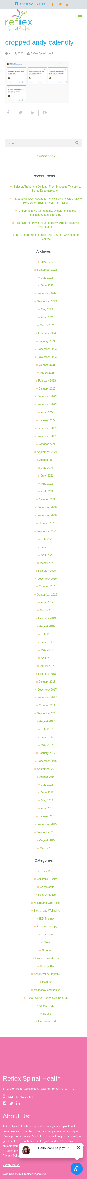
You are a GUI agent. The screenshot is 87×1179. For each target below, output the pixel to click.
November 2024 (47, 293)
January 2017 (47, 753)
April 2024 (47, 317)
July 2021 (47, 467)
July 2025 (47, 277)
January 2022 (47, 420)
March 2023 (47, 372)
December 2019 (47, 578)
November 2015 (47, 824)
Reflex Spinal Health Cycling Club (47, 997)
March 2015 (47, 848)
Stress (47, 1013)
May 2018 (47, 650)
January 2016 (47, 816)
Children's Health (47, 879)
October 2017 (47, 705)
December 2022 (47, 396)
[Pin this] (43, 113)
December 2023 (47, 348)
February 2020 (47, 570)
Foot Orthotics (47, 894)
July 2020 (47, 539)
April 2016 (47, 808)
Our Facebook (43, 156)
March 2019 (47, 610)
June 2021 (47, 475)
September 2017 (47, 713)
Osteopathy (47, 966)
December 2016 (47, 760)
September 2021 (47, 452)
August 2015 (47, 840)
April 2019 (47, 602)
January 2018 (47, 681)
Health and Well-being (47, 902)
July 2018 (47, 634)
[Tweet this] (20, 113)
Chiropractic (47, 887)
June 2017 (47, 737)
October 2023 (47, 364)
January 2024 (47, 341)
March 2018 (47, 665)
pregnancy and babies (47, 989)
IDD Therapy (47, 918)
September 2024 (47, 301)
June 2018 (47, 642)
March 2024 (47, 325)
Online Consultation (47, 958)
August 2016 (47, 776)
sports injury (46, 1005)
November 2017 (47, 697)
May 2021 (47, 483)
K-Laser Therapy (47, 926)
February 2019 (47, 618)
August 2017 (47, 721)
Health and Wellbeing (47, 910)
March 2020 (47, 562)
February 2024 (47, 333)
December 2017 (47, 689)
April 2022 (47, 412)
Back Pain (47, 871)
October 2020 (47, 523)
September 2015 (47, 832)
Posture (47, 982)
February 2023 (47, 380)
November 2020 (47, 515)
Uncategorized (47, 1021)
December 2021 (47, 428)
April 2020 (47, 554)
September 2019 (47, 594)
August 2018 (47, 626)
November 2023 (47, 356)
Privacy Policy (11, 1155)
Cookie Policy (11, 1164)
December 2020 (47, 507)
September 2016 (47, 768)
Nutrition (47, 950)
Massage (47, 934)
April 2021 (47, 491)
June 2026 (47, 261)
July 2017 (47, 729)
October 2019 (47, 586)
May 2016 (47, 800)
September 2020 (47, 531)
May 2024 (47, 309)
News (47, 942)
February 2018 (47, 673)
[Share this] (9, 113)
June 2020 (47, 547)
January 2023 (47, 388)
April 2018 (47, 658)
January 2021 (47, 499)
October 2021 (47, 444)
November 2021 (47, 436)
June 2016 (47, 792)
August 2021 (47, 459)
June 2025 (47, 285)
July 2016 (47, 784)
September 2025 (47, 269)
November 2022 (47, 404)
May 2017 (47, 745)
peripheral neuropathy (47, 974)
